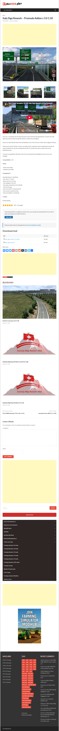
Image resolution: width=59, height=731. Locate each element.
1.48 (27, 666)
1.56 (27, 671)
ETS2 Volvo (25, 704)
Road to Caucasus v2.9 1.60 (11, 321)
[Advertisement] (29, 34)
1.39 (23, 662)
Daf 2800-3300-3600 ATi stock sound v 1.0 (48, 661)
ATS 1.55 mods (7, 676)
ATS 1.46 (24, 673)
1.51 (23, 669)
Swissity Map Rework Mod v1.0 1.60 (13, 403)
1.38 (34, 660)
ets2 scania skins (26, 700)
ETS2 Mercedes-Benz (27, 693)
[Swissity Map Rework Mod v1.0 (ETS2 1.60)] (29, 360)
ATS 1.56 (30, 682)
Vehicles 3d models (27, 715)
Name (4, 448)
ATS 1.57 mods (7, 671)
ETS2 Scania (25, 698)
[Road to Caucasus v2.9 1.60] (29, 319)
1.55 (23, 671)
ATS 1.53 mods (7, 682)
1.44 (27, 664)
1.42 (34, 662)
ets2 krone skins (26, 689)
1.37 (31, 660)
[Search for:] (29, 508)
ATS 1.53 (24, 680)
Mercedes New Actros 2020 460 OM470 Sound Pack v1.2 (48, 714)
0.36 (23, 660)
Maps (4, 15)
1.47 (9, 277)
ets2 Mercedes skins (27, 696)
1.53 (31, 669)
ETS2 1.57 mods (7, 660)
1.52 (27, 669)
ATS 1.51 (30, 678)
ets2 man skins (26, 691)
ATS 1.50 (24, 678)
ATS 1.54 (30, 680)
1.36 (27, 660)
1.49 (31, 666)
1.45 (31, 664)
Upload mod (29, 514)
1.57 (31, 671)
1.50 (11, 277)
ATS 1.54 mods (7, 679)
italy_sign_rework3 (10, 242)
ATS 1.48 (24, 675)
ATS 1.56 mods (7, 674)
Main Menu (9, 10)
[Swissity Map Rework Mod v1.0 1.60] (29, 401)
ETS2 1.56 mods (7, 663)
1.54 (34, 669)
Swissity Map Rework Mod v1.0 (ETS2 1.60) (15, 362)
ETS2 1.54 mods (7, 668)
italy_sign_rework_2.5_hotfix (12, 239)
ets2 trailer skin (26, 702)
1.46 (34, 664)
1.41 (31, 662)
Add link (8, 217)
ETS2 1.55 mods (7, 665)
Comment (6, 428)
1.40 (27, 662)
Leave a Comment (13, 21)
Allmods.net (8, 728)
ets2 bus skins (31, 684)
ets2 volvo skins (26, 707)
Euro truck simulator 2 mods (33, 225)
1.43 (23, 664)
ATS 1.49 (30, 675)
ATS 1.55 (24, 682)
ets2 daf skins (25, 687)
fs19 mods (24, 713)
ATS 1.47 (30, 673)
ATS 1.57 (24, 684)
